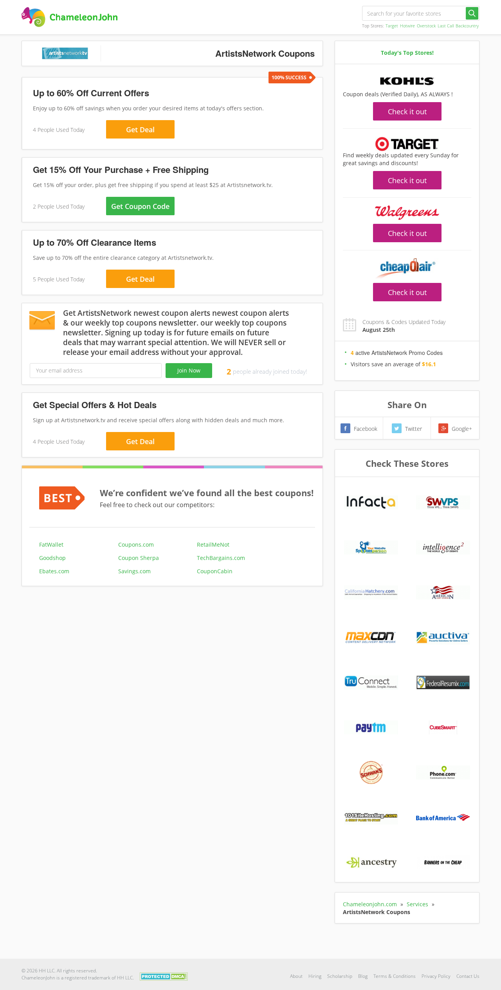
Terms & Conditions (394, 976)
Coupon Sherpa (138, 558)
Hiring (314, 976)
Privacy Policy (436, 976)
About (296, 976)
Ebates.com (54, 571)
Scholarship (339, 976)
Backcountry (467, 26)
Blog (363, 976)
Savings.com (134, 571)
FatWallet (51, 544)
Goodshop (52, 558)
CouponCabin (214, 571)
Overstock (426, 26)
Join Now (188, 370)
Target (392, 26)
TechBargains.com (221, 558)
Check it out (407, 111)
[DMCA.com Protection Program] (164, 975)
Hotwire (407, 26)
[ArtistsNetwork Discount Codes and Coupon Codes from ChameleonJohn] (69, 17)
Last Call (446, 26)
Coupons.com (136, 544)
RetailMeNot (213, 544)
